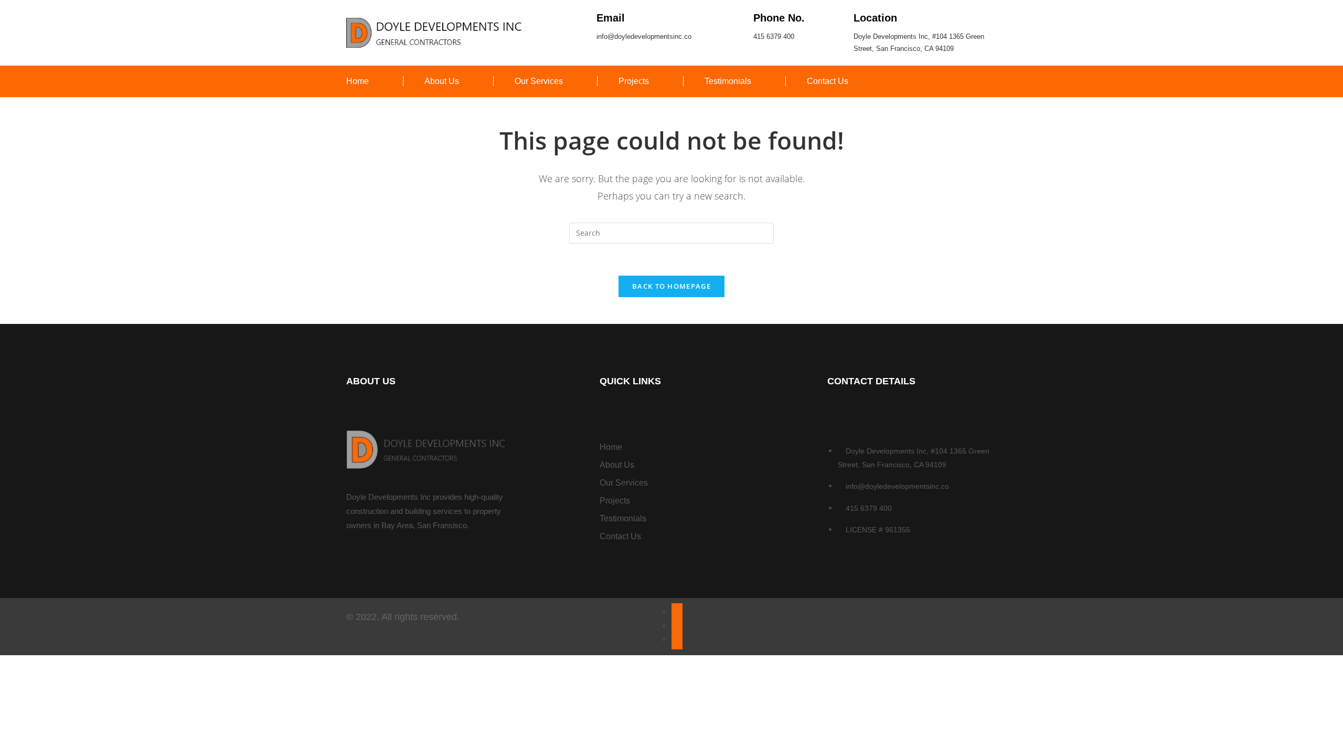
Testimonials (728, 81)
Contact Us (827, 81)
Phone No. (779, 18)
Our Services (539, 81)
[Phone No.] (736, 17)
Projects (634, 81)
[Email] (579, 17)
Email (610, 18)
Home (357, 81)
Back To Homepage (671, 286)
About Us (441, 81)
